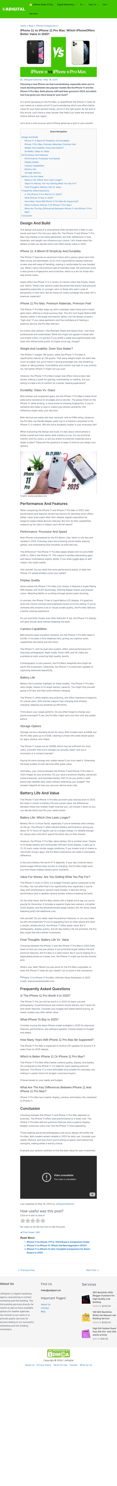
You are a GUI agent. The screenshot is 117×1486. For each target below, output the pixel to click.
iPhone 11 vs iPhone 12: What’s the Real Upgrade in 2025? (57, 1245)
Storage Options (33, 173)
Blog (43, 1311)
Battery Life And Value (32, 176)
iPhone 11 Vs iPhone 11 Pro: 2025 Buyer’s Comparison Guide (58, 1242)
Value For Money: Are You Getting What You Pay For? (50, 183)
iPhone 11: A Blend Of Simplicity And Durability (47, 140)
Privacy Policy (44, 1365)
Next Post (92, 1270)
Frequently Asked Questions (35, 190)
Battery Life (30, 169)
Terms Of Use (60, 1365)
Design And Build (29, 137)
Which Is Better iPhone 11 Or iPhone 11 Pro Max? (48, 205)
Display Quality (32, 162)
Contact (45, 1308)
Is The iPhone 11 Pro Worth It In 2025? (43, 194)
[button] (75, 4)
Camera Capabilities (34, 166)
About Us (45, 1304)
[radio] (22, 1221)
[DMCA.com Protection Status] (58, 1353)
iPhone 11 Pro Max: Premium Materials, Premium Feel (50, 144)
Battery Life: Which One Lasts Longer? (43, 180)
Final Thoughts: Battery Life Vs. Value (43, 187)
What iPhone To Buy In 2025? (39, 198)
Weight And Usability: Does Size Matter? (44, 148)
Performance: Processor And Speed (42, 158)
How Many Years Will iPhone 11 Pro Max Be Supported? (51, 201)
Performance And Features (34, 155)
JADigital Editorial (65, 1204)
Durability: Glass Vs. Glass (37, 151)
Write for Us (86, 1365)
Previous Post (26, 1270)
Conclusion (26, 215)
